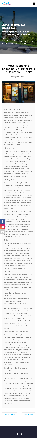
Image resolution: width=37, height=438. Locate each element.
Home (4, 38)
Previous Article (10, 415)
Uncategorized (9, 41)
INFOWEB (26, 430)
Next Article (28, 415)
